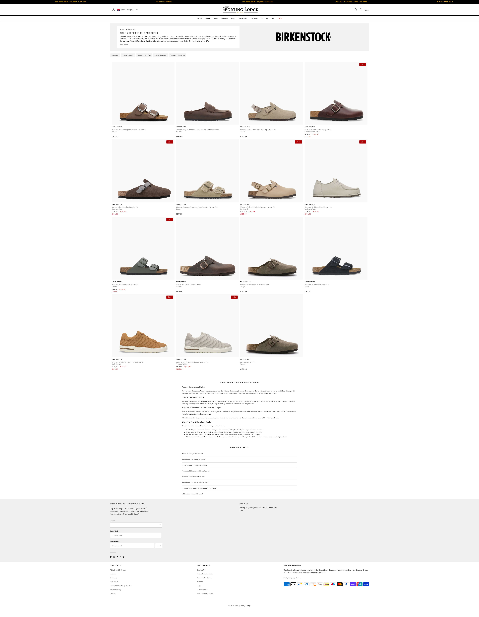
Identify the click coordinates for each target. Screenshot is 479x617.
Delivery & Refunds (204, 578)
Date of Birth (114, 531)
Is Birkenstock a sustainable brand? (192, 494)
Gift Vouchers (202, 590)
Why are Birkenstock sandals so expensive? (195, 465)
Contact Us (201, 570)
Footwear (115, 55)
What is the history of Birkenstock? (192, 454)
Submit (159, 546)
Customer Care (271, 508)
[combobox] (135, 525)
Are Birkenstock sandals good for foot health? (195, 482)
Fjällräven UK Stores (118, 570)
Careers (113, 594)
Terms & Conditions (205, 574)
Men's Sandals (128, 55)
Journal (112, 574)
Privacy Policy (115, 590)
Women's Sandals (144, 55)
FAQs (199, 586)
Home (122, 29)
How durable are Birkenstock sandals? (193, 477)
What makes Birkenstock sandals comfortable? (195, 471)
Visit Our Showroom (205, 594)
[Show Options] (160, 525)
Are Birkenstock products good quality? (193, 459)
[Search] (355, 9)
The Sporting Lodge (243, 606)
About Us (113, 578)
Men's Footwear (161, 55)
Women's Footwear (177, 55)
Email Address (114, 541)
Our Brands (114, 582)
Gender (112, 521)
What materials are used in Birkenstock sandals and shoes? (199, 488)
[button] (360, 9)
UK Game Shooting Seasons (120, 586)
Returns (200, 582)
